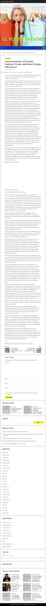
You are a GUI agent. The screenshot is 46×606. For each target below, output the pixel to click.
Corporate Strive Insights (7, 555)
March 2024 (5, 510)
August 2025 (5, 471)
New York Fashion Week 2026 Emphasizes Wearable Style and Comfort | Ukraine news (37, 411)
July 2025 (4, 473)
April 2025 (4, 481)
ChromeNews (27, 604)
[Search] (41, 48)
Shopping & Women (7, 546)
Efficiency (15, 343)
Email (6, 383)
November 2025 (6, 463)
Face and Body (5, 530)
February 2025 (5, 486)
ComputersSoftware (7, 525)
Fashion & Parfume (6, 533)
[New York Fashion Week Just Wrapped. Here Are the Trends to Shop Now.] (27, 587)
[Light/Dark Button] (39, 48)
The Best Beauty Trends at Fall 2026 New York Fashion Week (36, 597)
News (3, 541)
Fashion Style (7, 58)
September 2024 (6, 499)
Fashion (19, 343)
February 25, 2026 (15, 412)
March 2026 (5, 452)
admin (7, 69)
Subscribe (44, 48)
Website (7, 388)
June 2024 (4, 507)
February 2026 (5, 455)
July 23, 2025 (12, 69)
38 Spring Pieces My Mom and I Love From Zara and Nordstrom (17, 438)
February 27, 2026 (15, 591)
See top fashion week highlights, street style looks (16, 410)
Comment (7, 362)
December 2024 (6, 492)
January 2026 (5, 457)
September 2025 (6, 468)
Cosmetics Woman (6, 527)
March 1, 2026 (15, 581)
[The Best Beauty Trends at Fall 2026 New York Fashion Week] (27, 597)
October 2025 (5, 465)
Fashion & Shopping (7, 536)
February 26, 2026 (36, 591)
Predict (28, 343)
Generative (24, 343)
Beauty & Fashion (6, 522)
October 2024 (5, 497)
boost (9, 343)
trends (31, 343)
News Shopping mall (7, 544)
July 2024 (4, 505)
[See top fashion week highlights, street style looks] (6, 410)
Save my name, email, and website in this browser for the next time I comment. (22, 393)
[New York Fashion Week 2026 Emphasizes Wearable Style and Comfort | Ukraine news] (28, 410)
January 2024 (5, 513)
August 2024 (5, 502)
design (12, 343)
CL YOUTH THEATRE (23, 39)
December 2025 (6, 460)
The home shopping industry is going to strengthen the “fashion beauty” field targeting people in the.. (37, 579)
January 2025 (5, 489)
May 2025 (4, 478)
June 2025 (4, 476)
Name (6, 378)
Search (5, 419)
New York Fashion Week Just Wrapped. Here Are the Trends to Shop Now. (19, 441)
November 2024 (6, 494)
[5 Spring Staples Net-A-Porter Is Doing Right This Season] (6, 578)
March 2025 (5, 484)
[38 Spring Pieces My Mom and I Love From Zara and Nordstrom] (6, 587)
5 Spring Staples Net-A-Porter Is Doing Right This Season (15, 431)
